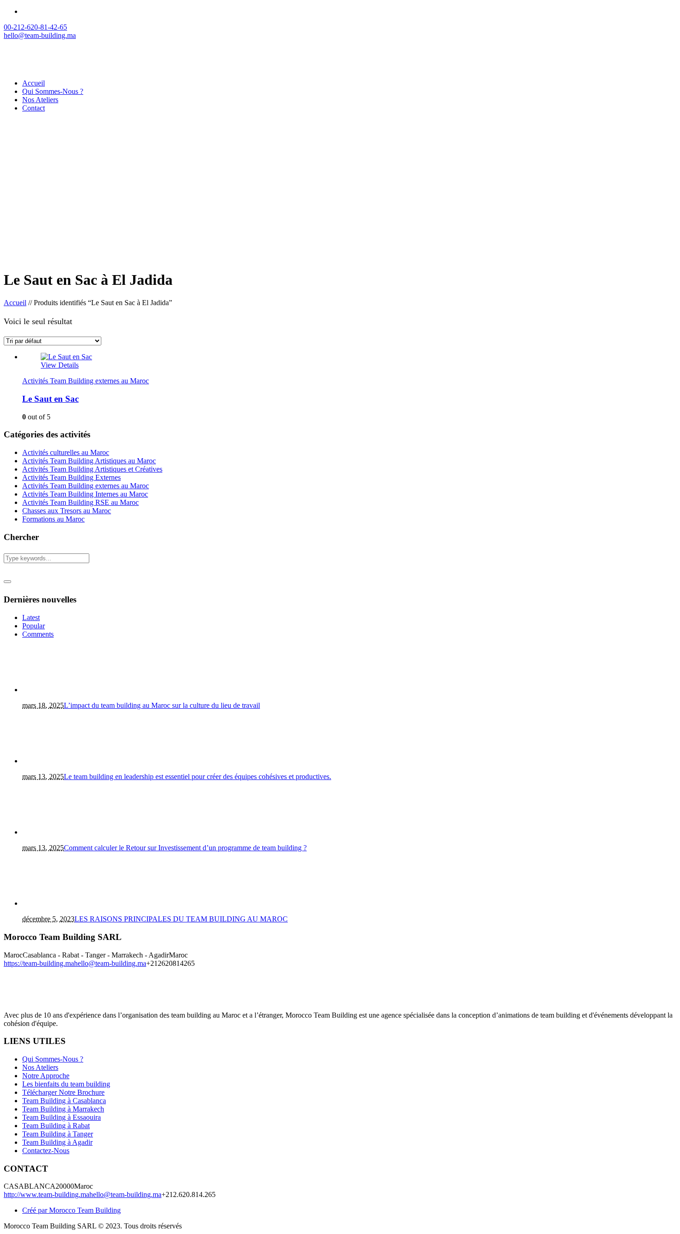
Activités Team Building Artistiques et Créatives (92, 469)
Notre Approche (45, 1076)
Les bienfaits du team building (66, 1084)
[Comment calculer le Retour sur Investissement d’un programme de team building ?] (64, 832)
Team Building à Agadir (57, 1142)
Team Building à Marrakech (63, 1109)
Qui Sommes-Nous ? (52, 1059)
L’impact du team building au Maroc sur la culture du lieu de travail (162, 705)
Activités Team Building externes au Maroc (85, 381)
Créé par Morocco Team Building (71, 1210)
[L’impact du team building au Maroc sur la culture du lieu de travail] (64, 690)
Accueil (15, 303)
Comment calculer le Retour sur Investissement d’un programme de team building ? (185, 848)
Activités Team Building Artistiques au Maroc (89, 461)
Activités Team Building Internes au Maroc (85, 494)
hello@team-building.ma (110, 963)
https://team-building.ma (39, 963)
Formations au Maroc (53, 519)
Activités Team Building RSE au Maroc (80, 502)
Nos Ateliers (40, 1067)
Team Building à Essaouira (61, 1117)
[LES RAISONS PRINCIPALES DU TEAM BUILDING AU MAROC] (64, 903)
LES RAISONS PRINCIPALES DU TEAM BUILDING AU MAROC (181, 919)
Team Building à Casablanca (64, 1101)
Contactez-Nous (45, 1150)
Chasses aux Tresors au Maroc (66, 511)
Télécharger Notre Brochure (63, 1092)
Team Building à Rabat (56, 1126)
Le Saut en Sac (50, 399)
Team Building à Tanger (57, 1134)
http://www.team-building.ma (46, 1194)
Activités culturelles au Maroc (65, 452)
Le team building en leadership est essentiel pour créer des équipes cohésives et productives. (197, 776)
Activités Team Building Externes (71, 477)
